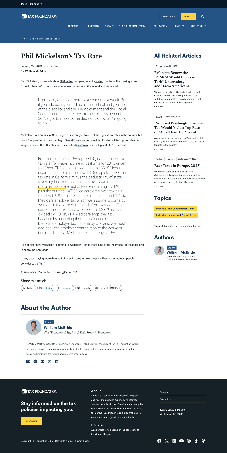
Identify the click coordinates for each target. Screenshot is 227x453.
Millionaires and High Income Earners (181, 226)
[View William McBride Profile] (28, 361)
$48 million (66, 81)
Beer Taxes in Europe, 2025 (177, 166)
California (82, 145)
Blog (32, 38)
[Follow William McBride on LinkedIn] (56, 361)
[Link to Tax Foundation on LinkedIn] (174, 441)
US (26, 4)
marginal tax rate (52, 186)
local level (138, 244)
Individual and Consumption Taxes (175, 208)
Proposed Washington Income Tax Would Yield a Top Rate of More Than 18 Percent (179, 128)
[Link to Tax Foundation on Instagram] (188, 441)
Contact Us (165, 399)
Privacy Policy (82, 441)
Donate (188, 16)
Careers (164, 392)
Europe (38, 4)
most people (126, 258)
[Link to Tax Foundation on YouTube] (181, 441)
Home (24, 38)
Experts (94, 26)
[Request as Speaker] (35, 361)
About (96, 391)
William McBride (35, 71)
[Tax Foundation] (39, 16)
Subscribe (169, 16)
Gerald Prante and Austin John (83, 140)
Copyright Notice (64, 441)
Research (74, 26)
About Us (197, 26)
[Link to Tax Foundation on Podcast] (203, 441)
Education (160, 26)
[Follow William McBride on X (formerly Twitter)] (49, 361)
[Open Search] (202, 16)
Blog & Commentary (132, 26)
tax (75, 86)
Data (108, 26)
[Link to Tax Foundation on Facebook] (159, 441)
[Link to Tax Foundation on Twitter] (166, 441)
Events (180, 26)
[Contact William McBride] (42, 361)
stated (99, 81)
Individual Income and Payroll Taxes (176, 215)
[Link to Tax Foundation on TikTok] (196, 441)
